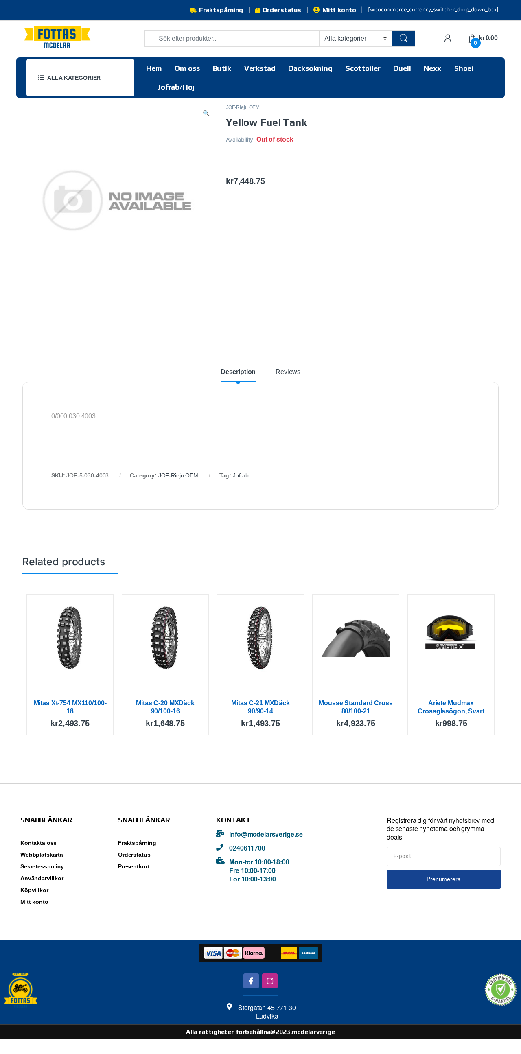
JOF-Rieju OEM (243, 107)
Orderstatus (282, 10)
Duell (402, 68)
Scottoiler (363, 68)
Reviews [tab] (288, 372)
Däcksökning (310, 68)
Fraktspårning (221, 10)
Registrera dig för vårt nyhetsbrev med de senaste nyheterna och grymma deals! (440, 829)
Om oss (187, 68)
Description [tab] (238, 372)
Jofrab (241, 475)
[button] (206, 113)
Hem (154, 68)
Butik (222, 68)
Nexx (432, 68)
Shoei (463, 68)
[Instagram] (269, 980)
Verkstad (260, 68)
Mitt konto (339, 10)
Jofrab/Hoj (176, 87)
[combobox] (232, 38)
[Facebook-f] (250, 980)
